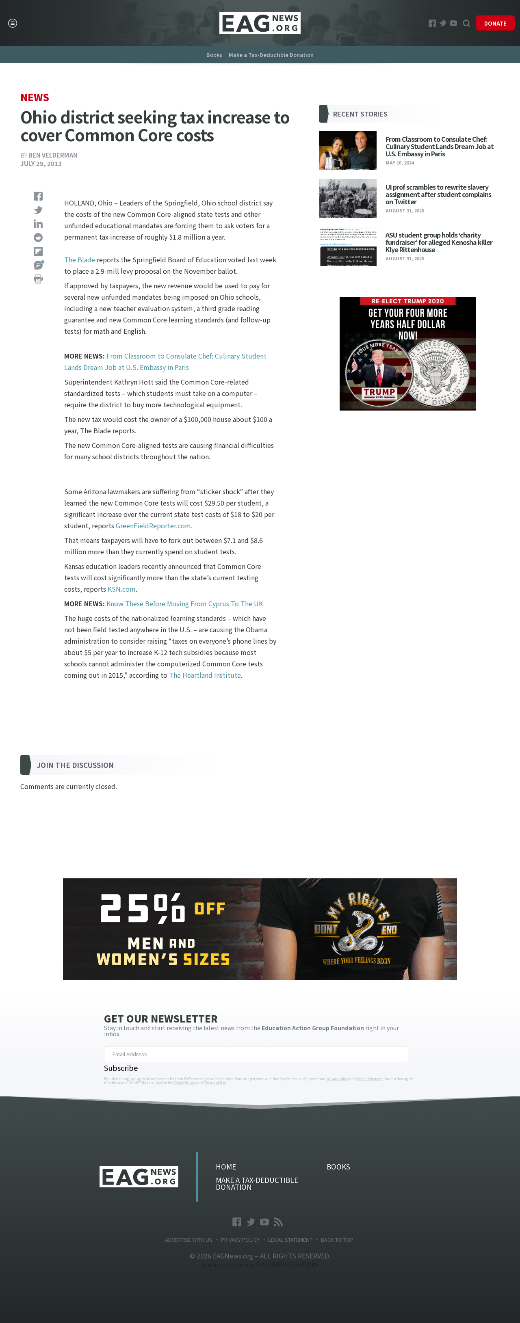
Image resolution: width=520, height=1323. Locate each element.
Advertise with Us (188, 1239)
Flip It (38, 251)
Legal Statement (290, 1239)
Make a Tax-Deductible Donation (271, 54)
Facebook (432, 23)
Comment (38, 265)
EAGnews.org (139, 1177)
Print (38, 279)
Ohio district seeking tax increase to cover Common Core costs (260, 23)
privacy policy (338, 1079)
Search (466, 23)
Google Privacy (185, 1083)
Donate (495, 23)
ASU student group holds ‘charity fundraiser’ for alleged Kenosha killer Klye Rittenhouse (439, 242)
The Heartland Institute (205, 675)
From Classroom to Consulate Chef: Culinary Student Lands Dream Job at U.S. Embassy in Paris (440, 146)
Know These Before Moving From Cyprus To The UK (184, 603)
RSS (278, 1221)
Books (214, 54)
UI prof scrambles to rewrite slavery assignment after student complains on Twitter (438, 194)
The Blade (79, 259)
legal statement (370, 1079)
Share (38, 196)
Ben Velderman (53, 155)
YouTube (453, 23)
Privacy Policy (240, 1239)
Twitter (442, 23)
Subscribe (121, 1067)
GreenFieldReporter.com (153, 525)
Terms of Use (215, 1083)
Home (226, 1166)
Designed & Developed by (260, 1265)
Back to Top (337, 1239)
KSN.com (122, 589)
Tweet (38, 209)
